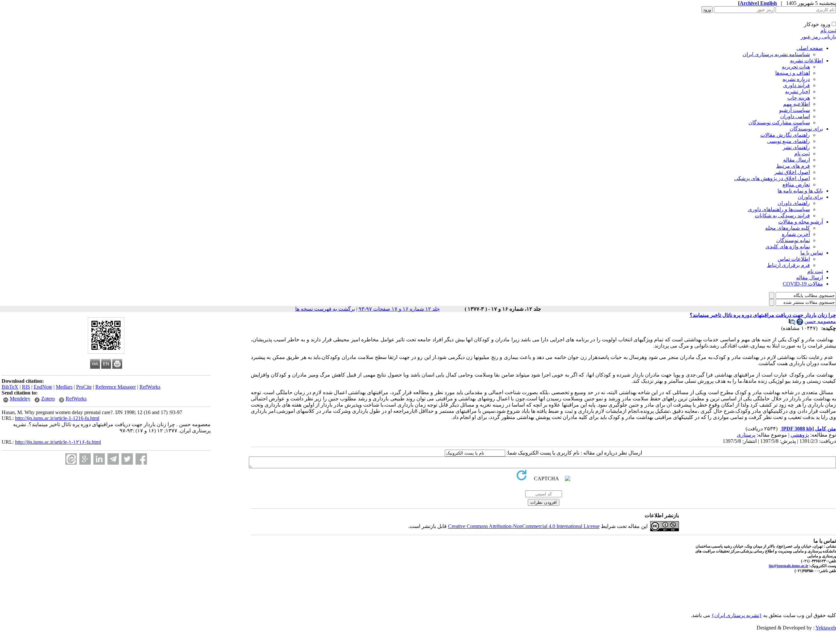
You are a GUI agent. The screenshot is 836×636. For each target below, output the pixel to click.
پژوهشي (800, 435)
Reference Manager (115, 387)
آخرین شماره (796, 234)
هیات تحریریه (796, 67)
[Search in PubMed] (792, 323)
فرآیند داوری (796, 85)
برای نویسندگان (806, 129)
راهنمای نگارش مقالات (785, 135)
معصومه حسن (820, 321)
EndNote (43, 387)
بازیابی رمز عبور (818, 36)
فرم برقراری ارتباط (788, 265)
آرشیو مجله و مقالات (800, 222)
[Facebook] (141, 459)
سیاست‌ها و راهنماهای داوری (779, 209)
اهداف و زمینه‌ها (792, 73)
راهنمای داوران (794, 203)
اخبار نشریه (797, 91)
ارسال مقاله (796, 160)
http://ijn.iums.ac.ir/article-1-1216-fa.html (57, 418)
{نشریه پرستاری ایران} (737, 615)
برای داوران (810, 197)
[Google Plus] (85, 459)
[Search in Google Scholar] (799, 323)
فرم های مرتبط (793, 166)
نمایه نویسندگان (793, 240)
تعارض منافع (796, 184)
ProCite (84, 387)
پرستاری (746, 435)
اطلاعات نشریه (806, 60)
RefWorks (149, 387)
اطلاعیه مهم (796, 104)
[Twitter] (127, 459)
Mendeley (20, 398)
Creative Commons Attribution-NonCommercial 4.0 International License (524, 526)
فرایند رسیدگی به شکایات (782, 215)
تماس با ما (811, 253)
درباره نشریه (796, 79)
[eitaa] (71, 459)
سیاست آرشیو (794, 110)
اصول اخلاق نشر (792, 172)
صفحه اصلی (809, 48)
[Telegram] (113, 459)
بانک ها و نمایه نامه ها (800, 191)
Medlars (64, 387)
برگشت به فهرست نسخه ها (325, 309)
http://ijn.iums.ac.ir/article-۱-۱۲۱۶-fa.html (58, 442)
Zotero (48, 398)
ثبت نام (828, 30)
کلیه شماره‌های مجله (787, 228)
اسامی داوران (795, 116)
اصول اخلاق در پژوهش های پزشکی (772, 178)
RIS (26, 387)
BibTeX (10, 387)
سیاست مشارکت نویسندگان (779, 122)
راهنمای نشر (796, 147)
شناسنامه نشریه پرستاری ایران (776, 54)
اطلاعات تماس (794, 259)
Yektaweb (825, 627)
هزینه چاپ (798, 98)
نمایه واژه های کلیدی (787, 246)
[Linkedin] (99, 459)
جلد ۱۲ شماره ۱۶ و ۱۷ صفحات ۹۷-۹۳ (399, 309)
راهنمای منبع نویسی (788, 141)
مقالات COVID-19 (803, 284)
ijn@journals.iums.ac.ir (788, 566)
